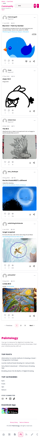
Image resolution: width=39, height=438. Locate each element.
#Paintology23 (6, 32)
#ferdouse (14, 32)
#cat (21, 236)
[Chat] (35, 6)
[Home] (3, 434)
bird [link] (4, 3)
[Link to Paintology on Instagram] (10, 399)
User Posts (10, 1)
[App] (9, 434)
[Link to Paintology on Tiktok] (14, 399)
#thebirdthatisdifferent (9, 185)
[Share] (34, 61)
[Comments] (9, 60)
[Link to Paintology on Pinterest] (6, 399)
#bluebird (26, 32)
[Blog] (26, 434)
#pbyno (20, 32)
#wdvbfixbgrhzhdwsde (9, 236)
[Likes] (5, 60)
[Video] (26, 61)
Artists (3, 1)
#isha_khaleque (21, 185)
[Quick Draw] (32, 434)
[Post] (38, 6)
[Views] (13, 60)
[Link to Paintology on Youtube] (3, 399)
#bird (18, 236)
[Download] (30, 61)
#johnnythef (10, 286)
